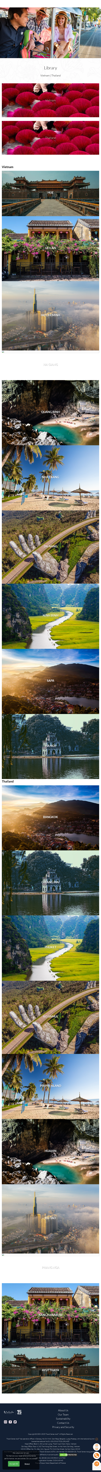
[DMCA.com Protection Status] (68, 1455)
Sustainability (63, 1418)
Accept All (13, 1464)
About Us (63, 1410)
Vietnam (45, 75)
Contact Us (63, 1422)
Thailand (56, 75)
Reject (27, 1464)
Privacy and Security (63, 1427)
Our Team (63, 1414)
